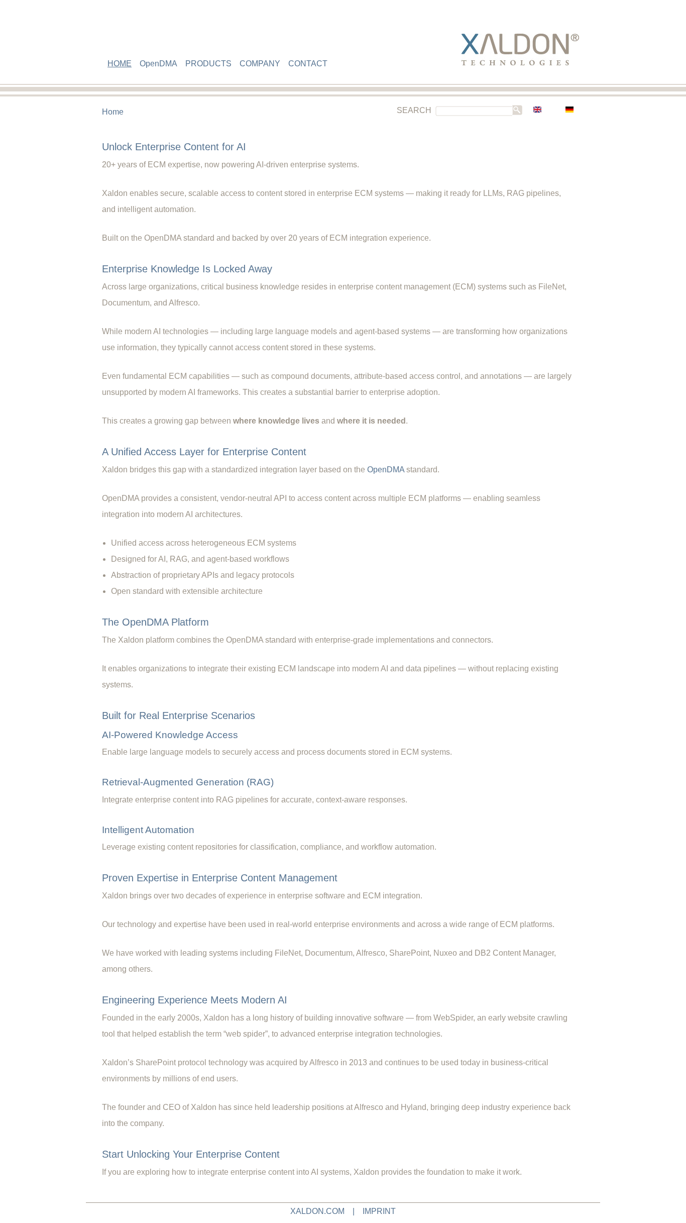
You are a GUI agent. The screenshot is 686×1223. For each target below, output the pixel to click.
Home (113, 112)
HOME (119, 63)
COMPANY (260, 63)
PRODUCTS (208, 63)
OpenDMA (158, 63)
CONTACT (307, 63)
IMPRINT (379, 1211)
